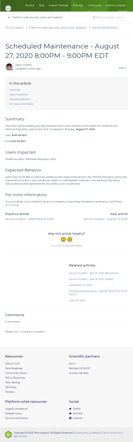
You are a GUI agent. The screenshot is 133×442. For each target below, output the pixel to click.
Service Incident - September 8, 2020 (29, 219)
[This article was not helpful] (69, 239)
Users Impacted (18, 94)
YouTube (77, 413)
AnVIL (72, 363)
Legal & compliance (16, 408)
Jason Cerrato (23, 64)
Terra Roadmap (13, 368)
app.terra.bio (20, 436)
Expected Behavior (20, 99)
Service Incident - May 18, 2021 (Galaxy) (91, 279)
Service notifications (16, 418)
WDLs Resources (15, 377)
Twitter (76, 408)
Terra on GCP (12, 363)
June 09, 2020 (77, 300)
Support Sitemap (58, 5)
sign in (17, 331)
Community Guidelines (88, 432)
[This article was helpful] (63, 239)
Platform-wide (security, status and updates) (58, 27)
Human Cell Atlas (79, 373)
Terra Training (12, 382)
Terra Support (14, 27)
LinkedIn (77, 418)
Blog (41, 5)
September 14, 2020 (80, 285)
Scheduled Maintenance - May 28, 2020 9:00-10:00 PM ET (98, 293)
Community (94, 5)
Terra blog (10, 387)
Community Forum (16, 373)
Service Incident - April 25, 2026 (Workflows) (93, 273)
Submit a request (116, 5)
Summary (14, 89)
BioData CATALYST (80, 368)
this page (14, 205)
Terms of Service (112, 432)
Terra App (78, 5)
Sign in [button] (122, 11)
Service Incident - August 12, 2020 (106, 219)
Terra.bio (29, 5)
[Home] (8, 8)
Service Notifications (105, 27)
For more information (21, 104)
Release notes (13, 413)
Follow (122, 68)
